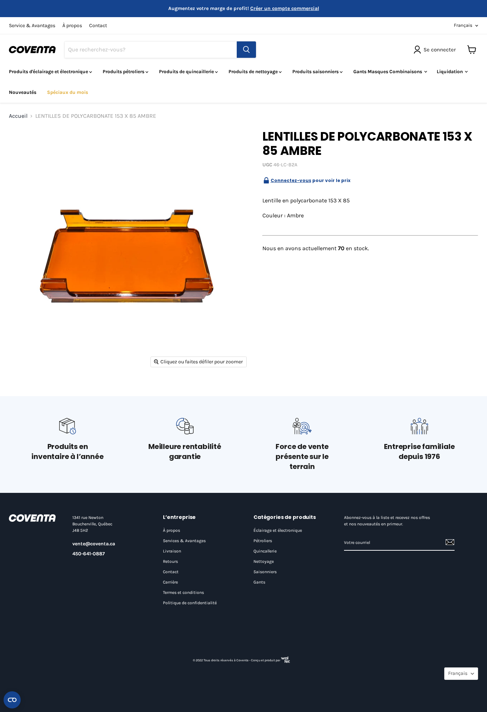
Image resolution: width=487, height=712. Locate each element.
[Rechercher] (246, 49)
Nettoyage (263, 561)
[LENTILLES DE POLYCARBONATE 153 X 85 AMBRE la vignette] (22, 141)
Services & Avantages (184, 540)
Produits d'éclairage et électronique (49, 71)
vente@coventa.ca (93, 544)
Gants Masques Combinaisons (388, 71)
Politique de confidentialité (190, 602)
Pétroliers (262, 540)
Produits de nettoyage (254, 71)
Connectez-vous (291, 180)
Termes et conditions (183, 592)
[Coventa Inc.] (33, 517)
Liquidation (450, 71)
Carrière (170, 582)
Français (463, 25)
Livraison (172, 551)
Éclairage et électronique (277, 530)
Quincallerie (265, 551)
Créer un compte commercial (284, 8)
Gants (259, 582)
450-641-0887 (88, 554)
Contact (98, 26)
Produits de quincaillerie (187, 71)
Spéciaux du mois (67, 92)
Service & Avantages (32, 26)
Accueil (18, 116)
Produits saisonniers (316, 71)
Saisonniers (265, 571)
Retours (170, 561)
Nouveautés (22, 92)
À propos (72, 26)
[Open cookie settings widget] (12, 699)
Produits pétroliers (124, 71)
